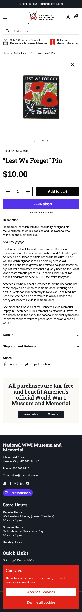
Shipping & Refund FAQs (18, 560)
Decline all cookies (41, 602)
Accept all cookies (41, 592)
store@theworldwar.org (25, 475)
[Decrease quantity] (7, 191)
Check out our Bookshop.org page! (41, 3)
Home (6, 53)
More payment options (41, 212)
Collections (20, 53)
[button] (75, 17)
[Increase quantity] (28, 191)
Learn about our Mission (41, 414)
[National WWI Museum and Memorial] (41, 17)
